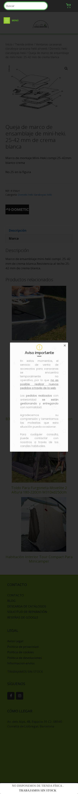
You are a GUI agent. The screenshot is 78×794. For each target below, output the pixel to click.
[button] (7, 20)
